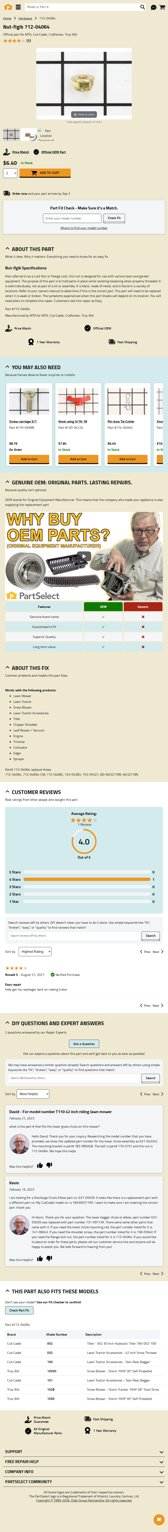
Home (7, 18)
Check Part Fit (19, 1310)
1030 (50, 1398)
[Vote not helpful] (49, 1165)
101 (50, 1380)
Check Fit (114, 217)
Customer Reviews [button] (36, 792)
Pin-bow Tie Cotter (121, 421)
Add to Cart (49, 172)
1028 (50, 1389)
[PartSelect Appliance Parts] (8, 7)
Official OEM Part (53, 152)
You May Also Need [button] (36, 367)
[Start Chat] (159, 1519)
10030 (51, 1371)
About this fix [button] (30, 668)
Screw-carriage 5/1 (23, 421)
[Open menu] (18, 7)
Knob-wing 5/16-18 (72, 421)
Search (151, 935)
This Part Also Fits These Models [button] (55, 1291)
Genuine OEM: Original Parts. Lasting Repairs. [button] (72, 482)
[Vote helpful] (39, 1165)
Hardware (25, 18)
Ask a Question (84, 1043)
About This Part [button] (33, 249)
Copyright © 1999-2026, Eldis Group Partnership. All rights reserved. (84, 1500)
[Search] (143, 7)
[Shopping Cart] (162, 7)
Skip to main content (84, 62)
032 (50, 1352)
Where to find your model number (84, 228)
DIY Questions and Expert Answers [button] (58, 1023)
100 (50, 1361)
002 (50, 1343)
